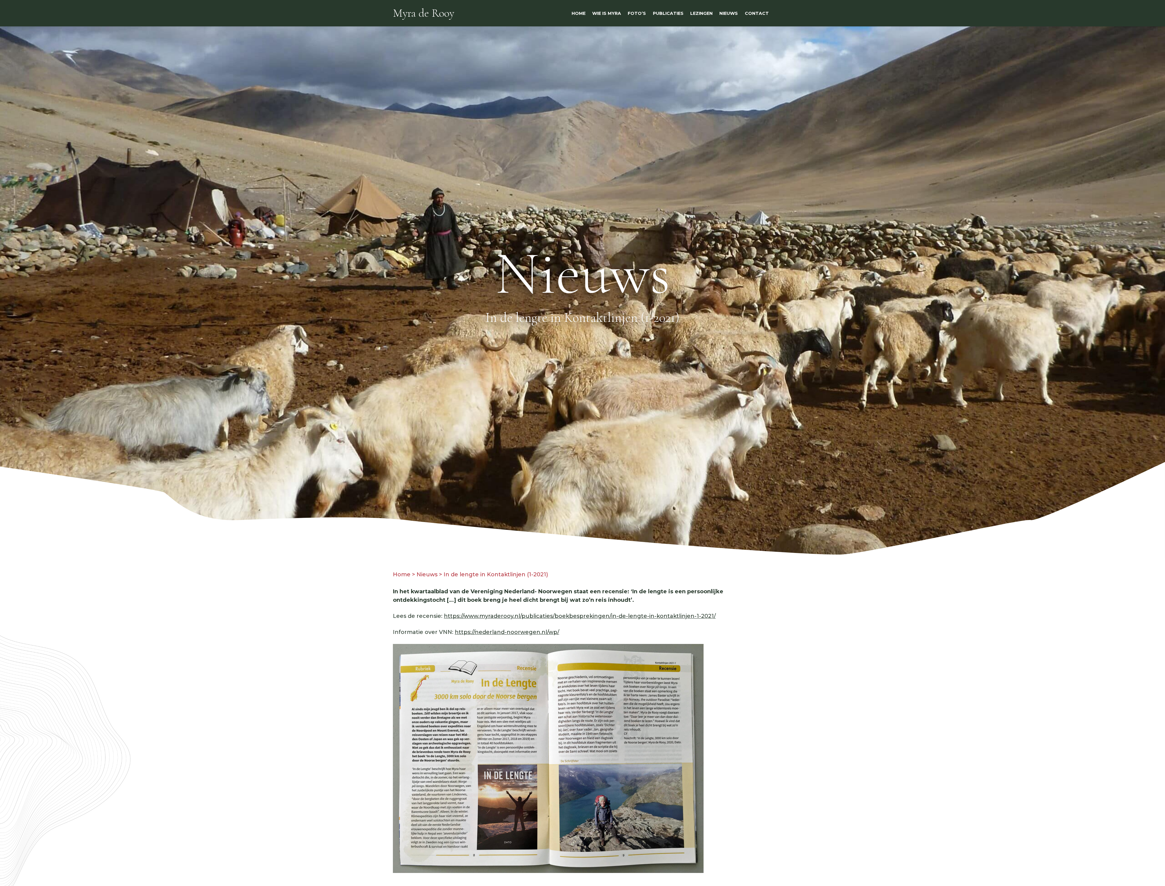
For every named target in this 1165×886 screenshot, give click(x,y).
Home (401, 574)
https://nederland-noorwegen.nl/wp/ (507, 632)
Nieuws (427, 574)
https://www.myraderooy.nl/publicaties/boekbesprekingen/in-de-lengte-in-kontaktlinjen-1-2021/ (580, 616)
